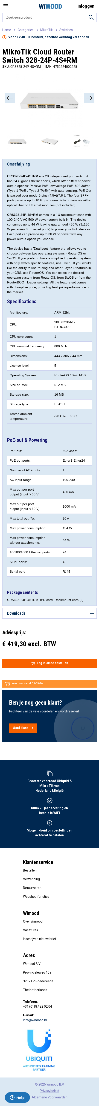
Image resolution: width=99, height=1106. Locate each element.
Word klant (20, 728)
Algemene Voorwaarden (49, 1097)
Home (6, 30)
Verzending (31, 879)
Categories (26, 30)
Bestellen (30, 870)
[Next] (89, 98)
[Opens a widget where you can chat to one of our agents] (17, 1098)
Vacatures (30, 930)
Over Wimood (33, 921)
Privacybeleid (49, 1091)
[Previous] (10, 98)
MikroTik (46, 30)
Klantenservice (38, 862)
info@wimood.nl (35, 1020)
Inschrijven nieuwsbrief (39, 939)
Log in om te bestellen (52, 663)
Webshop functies (36, 896)
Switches (66, 30)
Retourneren (32, 888)
